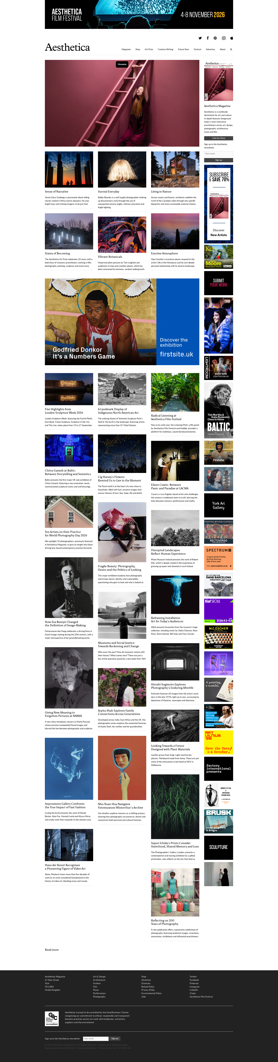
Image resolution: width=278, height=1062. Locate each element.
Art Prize (149, 49)
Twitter (193, 976)
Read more (52, 950)
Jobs (143, 997)
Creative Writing (165, 49)
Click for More (218, 138)
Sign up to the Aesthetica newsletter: (62, 1038)
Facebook (194, 980)
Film (95, 987)
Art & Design (99, 976)
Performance (99, 993)
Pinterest (194, 983)
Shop (137, 49)
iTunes (193, 993)
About (222, 49)
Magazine (126, 49)
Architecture (99, 980)
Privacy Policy (148, 990)
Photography (99, 997)
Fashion (97, 983)
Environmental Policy (151, 993)
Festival (197, 49)
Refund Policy (147, 987)
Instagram (194, 987)
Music (96, 990)
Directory (146, 983)
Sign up (218, 160)
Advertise (210, 49)
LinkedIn (194, 990)
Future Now (183, 49)
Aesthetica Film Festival (201, 997)
